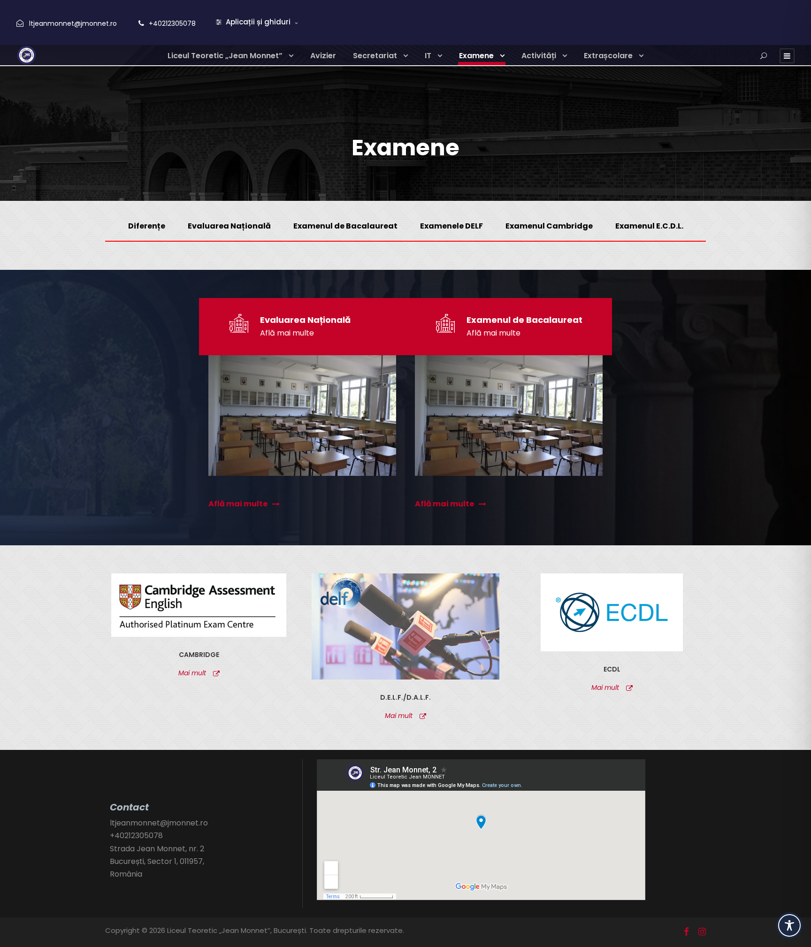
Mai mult (192, 673)
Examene (476, 55)
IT (428, 55)
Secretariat (375, 55)
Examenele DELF (451, 226)
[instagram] (702, 931)
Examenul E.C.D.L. (649, 226)
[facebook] (686, 931)
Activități (538, 55)
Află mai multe (287, 333)
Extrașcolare (608, 55)
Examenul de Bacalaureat (345, 226)
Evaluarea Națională (229, 226)
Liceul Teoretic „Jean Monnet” (225, 55)
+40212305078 (172, 23)
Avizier (323, 55)
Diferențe (146, 226)
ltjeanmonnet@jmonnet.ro (73, 23)
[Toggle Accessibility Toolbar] (789, 925)
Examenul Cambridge (549, 226)
